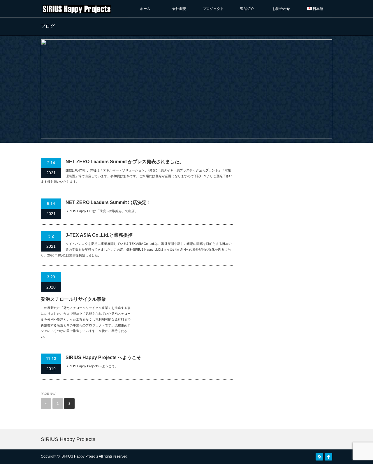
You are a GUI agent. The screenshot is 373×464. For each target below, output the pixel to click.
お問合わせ (281, 9)
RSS (319, 457)
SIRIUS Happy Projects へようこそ (103, 357)
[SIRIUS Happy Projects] (77, 10)
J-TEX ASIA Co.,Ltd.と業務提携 (99, 235)
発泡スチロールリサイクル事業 (73, 299)
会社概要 (179, 9)
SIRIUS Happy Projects (68, 439)
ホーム (145, 9)
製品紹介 (247, 9)
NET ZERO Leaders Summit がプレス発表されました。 (125, 161)
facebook (328, 457)
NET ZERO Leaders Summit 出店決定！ (108, 202)
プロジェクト (215, 9)
